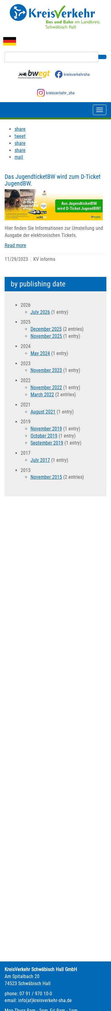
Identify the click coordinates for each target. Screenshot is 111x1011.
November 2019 (46, 429)
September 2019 (47, 443)
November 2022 (46, 387)
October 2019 (44, 436)
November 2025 (46, 336)
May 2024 (40, 353)
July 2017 (40, 460)
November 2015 (46, 477)
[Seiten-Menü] (99, 110)
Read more (15, 245)
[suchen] (102, 57)
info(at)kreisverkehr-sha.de (45, 1000)
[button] (20, 129)
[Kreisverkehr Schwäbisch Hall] (55, 16)
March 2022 (42, 395)
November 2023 (46, 370)
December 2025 (46, 329)
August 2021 (43, 412)
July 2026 (40, 312)
